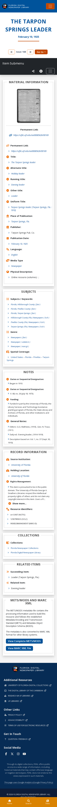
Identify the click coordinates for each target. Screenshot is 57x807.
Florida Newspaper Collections (24, 548)
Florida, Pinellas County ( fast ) (23, 308)
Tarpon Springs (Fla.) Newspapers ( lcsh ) (28, 326)
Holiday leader (17, 173)
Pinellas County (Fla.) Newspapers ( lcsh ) (28, 322)
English (14, 254)
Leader (14, 195)
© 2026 (28, 795)
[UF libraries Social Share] (33, 71)
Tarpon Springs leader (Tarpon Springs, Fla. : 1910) (31, 209)
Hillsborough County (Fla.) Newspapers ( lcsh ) (30, 317)
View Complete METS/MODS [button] (24, 641)
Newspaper (16, 266)
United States (17, 357)
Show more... (19, 503)
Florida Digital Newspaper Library (25, 552)
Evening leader (18, 184)
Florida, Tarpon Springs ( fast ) (23, 313)
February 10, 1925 (19, 243)
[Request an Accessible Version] (41, 71)
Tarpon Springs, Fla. (20, 221)
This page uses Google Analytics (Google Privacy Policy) (28, 782)
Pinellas (37, 357)
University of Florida (20, 464)
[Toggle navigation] (50, 6)
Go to (40, 52)
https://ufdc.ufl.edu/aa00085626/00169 (28, 151)
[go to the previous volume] (11, 52)
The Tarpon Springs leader (23, 162)
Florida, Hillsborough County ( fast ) (25, 304)
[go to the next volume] (30, 52)
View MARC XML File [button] (19, 648)
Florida (28, 357)
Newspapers (19, 337)
